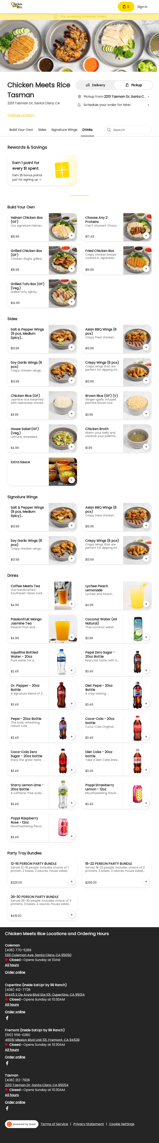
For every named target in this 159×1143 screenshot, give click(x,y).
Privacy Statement (88, 1124)
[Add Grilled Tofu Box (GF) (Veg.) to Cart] (71, 302)
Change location (20, 115)
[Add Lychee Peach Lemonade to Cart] (146, 604)
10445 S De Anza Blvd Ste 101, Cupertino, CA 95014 (45, 994)
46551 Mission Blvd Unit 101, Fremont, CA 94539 (42, 1039)
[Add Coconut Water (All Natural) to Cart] (146, 637)
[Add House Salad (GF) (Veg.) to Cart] (71, 446)
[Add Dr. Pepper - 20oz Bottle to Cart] (71, 703)
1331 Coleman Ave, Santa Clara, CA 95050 (38, 954)
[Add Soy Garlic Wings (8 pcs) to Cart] (71, 380)
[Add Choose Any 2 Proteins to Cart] (146, 235)
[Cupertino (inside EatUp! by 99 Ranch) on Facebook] (7, 1019)
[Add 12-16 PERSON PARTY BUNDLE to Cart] (71, 881)
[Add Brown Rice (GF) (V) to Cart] (146, 413)
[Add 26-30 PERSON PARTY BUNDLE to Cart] (71, 914)
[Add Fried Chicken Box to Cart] (146, 268)
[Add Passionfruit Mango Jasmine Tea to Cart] (71, 637)
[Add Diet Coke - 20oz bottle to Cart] (146, 769)
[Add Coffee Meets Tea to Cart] (71, 604)
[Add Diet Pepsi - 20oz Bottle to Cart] (146, 703)
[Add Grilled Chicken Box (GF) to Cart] (71, 268)
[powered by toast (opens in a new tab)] (22, 1124)
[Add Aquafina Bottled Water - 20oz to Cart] (71, 670)
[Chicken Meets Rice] (16, 5)
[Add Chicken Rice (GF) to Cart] (71, 413)
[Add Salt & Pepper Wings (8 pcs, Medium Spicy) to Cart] (71, 347)
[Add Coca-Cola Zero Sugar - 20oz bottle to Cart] (71, 769)
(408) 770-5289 (18, 949)
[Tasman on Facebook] (7, 1109)
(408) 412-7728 (17, 989)
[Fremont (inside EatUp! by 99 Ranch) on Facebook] (7, 1064)
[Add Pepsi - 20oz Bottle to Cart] (71, 736)
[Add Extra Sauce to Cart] (71, 480)
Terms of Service (54, 1124)
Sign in (142, 6)
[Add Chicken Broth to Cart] (146, 446)
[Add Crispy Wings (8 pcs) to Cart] (146, 380)
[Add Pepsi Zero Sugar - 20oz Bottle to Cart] (146, 670)
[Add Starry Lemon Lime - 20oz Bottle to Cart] (71, 803)
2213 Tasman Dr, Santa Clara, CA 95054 (37, 1084)
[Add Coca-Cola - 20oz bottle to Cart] (146, 736)
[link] (21, 129)
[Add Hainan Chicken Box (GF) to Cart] (71, 235)
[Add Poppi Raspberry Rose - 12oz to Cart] (71, 836)
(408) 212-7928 (17, 1079)
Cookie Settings (121, 1124)
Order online (15, 972)
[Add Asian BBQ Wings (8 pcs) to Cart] (146, 347)
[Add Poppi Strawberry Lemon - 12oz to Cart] (146, 803)
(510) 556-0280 (17, 1034)
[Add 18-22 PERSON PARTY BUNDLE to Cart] (146, 881)
